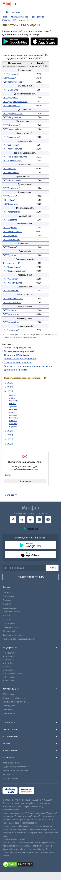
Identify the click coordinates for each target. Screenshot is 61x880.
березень (13, 401)
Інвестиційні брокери (12, 612)
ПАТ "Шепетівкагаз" (12, 302)
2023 (10, 430)
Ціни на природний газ (15, 369)
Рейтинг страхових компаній (15, 770)
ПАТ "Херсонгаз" (10, 290)
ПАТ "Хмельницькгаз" (13, 298)
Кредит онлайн (9, 631)
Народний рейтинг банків (14, 635)
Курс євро (7, 600)
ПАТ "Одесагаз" (10, 220)
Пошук (52, 567)
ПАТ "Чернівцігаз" (11, 322)
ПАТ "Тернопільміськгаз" (14, 271)
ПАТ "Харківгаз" (10, 279)
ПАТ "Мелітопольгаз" (13, 149)
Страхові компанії (10, 778)
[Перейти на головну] (9, 4)
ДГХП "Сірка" (9, 200)
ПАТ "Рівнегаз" (10, 247)
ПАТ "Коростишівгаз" (12, 129)
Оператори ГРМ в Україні (17, 355)
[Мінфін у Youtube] (48, 519)
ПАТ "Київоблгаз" (11, 172)
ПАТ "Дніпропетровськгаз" (15, 101)
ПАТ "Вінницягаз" (11, 74)
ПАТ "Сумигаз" (10, 255)
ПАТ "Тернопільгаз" (12, 267)
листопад (13, 423)
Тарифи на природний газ (17, 347)
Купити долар (9, 706)
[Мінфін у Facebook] (13, 519)
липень (12, 412)
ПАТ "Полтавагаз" (11, 239)
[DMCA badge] (30, 864)
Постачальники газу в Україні (19, 351)
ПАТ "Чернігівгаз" (11, 330)
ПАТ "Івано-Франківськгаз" (15, 157)
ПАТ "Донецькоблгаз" (13, 113)
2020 (10, 382)
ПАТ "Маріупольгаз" (12, 117)
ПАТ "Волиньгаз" (11, 90)
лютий (12, 398)
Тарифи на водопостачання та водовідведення (28, 366)
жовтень (13, 420)
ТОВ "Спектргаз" (10, 204)
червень (13, 409)
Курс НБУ (7, 604)
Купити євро (8, 710)
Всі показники (13, 12)
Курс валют (8, 592)
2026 (10, 443)
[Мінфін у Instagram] (39, 519)
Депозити (7, 620)
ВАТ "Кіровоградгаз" (12, 180)
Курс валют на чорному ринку (16, 702)
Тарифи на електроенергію (18, 362)
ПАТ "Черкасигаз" (11, 314)
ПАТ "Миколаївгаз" (11, 212)
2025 (10, 439)
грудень (13, 426)
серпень (13, 415)
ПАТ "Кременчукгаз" (12, 231)
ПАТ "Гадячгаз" (10, 227)
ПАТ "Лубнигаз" (10, 235)
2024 (10, 435)
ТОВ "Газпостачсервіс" (13, 82)
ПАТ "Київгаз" (9, 168)
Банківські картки (10, 608)
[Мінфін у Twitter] (30, 519)
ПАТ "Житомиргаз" (11, 125)
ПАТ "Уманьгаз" (10, 310)
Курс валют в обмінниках (14, 698)
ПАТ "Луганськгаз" (11, 188)
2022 (10, 391)
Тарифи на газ (9, 623)
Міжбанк (6, 616)
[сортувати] (31, 63)
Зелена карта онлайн (12, 763)
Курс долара (8, 596)
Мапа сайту (11, 495)
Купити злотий (9, 714)
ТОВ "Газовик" (9, 78)
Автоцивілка (8, 774)
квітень (12, 403)
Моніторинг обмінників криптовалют (19, 639)
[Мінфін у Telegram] (22, 519)
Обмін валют (8, 694)
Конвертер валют (10, 627)
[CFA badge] (43, 791)
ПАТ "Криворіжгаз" (11, 105)
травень (13, 406)
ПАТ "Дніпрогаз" (10, 97)
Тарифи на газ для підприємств (20, 358)
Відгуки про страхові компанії (16, 767)
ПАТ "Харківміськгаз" (13, 283)
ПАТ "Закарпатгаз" (11, 137)
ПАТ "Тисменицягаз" (12, 161)
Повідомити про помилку (30, 577)
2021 (10, 387)
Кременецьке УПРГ (12, 263)
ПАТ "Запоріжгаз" (11, 145)
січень (12, 395)
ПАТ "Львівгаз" (10, 196)
